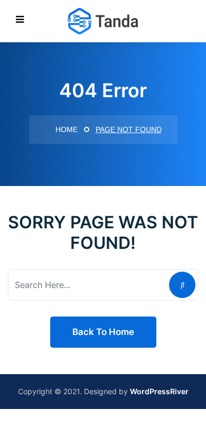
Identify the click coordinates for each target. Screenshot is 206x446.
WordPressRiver (159, 391)
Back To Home (103, 332)
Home (65, 129)
